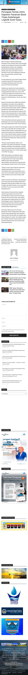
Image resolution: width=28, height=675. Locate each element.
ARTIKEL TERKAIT (6, 267)
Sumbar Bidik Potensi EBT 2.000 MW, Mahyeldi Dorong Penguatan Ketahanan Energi (13, 345)
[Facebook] (2, 41)
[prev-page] (2, 297)
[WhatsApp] (12, 41)
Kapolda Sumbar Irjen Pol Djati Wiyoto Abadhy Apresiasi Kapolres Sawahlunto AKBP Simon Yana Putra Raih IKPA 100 (17, 281)
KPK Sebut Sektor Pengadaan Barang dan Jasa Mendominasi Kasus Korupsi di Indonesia (12, 381)
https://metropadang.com (14, 260)
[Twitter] (6, 41)
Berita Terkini (9, 7)
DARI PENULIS (15, 267)
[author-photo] (14, 256)
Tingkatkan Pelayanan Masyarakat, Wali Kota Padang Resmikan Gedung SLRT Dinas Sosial (7, 241)
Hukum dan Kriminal (17, 7)
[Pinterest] (9, 41)
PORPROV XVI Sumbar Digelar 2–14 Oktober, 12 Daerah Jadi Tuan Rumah (13, 363)
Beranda (3, 7)
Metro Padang (8, 22)
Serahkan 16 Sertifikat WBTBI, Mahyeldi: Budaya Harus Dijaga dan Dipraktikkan (13, 351)
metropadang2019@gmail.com (15, 665)
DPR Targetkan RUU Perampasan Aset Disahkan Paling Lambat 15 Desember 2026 (13, 369)
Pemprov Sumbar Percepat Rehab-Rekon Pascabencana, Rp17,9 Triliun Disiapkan (14, 357)
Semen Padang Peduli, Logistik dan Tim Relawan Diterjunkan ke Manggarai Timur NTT (12, 375)
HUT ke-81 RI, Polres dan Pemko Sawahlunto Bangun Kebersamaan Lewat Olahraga (17, 272)
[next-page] (5, 297)
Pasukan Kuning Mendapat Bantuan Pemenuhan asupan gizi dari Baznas (20, 240)
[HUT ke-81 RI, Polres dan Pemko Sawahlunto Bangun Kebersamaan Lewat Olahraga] (5, 272)
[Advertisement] (14, 31)
